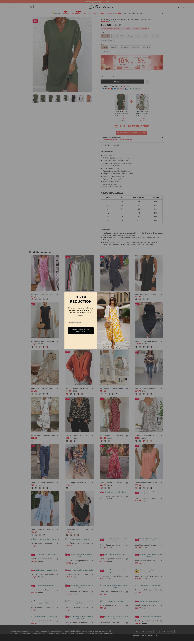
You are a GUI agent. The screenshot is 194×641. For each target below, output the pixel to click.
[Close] (127, 294)
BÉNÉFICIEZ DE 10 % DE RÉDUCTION (80, 331)
